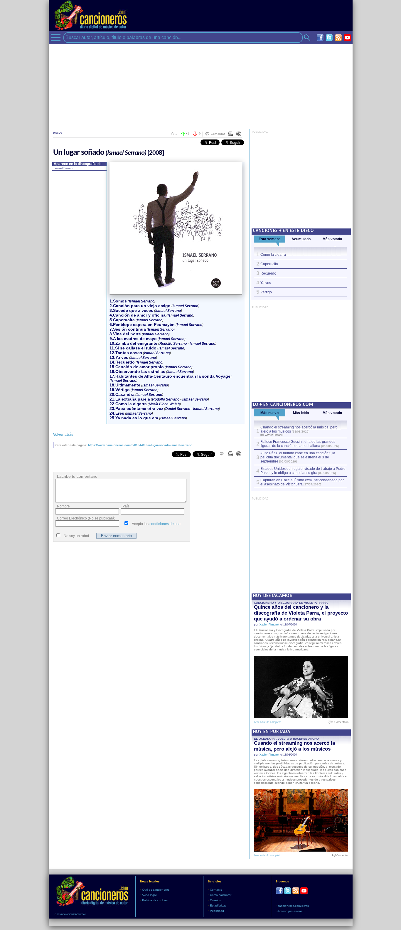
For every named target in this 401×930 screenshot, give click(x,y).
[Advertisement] (201, 85)
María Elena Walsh (164, 404)
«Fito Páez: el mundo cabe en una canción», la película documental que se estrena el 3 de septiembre (297, 457)
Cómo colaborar (220, 895)
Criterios (215, 900)
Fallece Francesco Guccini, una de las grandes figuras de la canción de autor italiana (297, 444)
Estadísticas (218, 905)
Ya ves (265, 283)
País (125, 506)
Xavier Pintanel (269, 624)
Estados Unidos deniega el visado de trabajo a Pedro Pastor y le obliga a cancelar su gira (303, 471)
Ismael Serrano (64, 168)
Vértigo (266, 292)
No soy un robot (76, 536)
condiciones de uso (165, 524)
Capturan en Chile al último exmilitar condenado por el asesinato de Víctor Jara (302, 482)
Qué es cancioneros (155, 889)
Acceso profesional (290, 911)
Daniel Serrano (177, 409)
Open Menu (56, 37)
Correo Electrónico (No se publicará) (86, 518)
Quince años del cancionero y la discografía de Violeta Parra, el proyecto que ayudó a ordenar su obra (301, 613)
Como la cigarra (273, 255)
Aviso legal (149, 895)
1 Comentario (338, 722)
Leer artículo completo (267, 722)
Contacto (216, 889)
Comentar (218, 133)
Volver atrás (63, 435)
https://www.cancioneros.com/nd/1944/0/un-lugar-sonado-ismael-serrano (140, 445)
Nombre (63, 506)
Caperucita (269, 264)
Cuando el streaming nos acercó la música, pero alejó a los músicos (294, 746)
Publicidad (217, 910)
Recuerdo (268, 273)
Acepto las (156, 524)
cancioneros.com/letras (293, 905)
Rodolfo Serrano (173, 344)
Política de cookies (155, 900)
